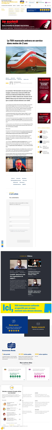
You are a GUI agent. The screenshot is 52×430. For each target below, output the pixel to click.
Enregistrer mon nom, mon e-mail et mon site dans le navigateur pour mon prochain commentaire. (19, 231)
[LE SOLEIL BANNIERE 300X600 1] (44, 90)
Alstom (9, 151)
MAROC (14, 5)
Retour (4, 424)
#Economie (17, 9)
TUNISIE (22, 5)
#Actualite (11, 9)
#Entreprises (22, 182)
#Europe (22, 9)
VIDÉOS (36, 400)
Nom (10, 217)
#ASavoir (7, 78)
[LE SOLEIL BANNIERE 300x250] (44, 118)
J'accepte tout (11, 424)
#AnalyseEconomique (14, 272)
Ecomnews (31, 2)
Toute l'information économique (9, 2)
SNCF (15, 150)
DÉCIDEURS (37, 409)
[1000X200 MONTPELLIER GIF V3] (26, 308)
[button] (30, 6)
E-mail (10, 221)
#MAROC (24, 184)
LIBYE (26, 5)
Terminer (18, 424)
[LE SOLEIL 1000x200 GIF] (26, 25)
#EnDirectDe (26, 79)
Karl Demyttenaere (17, 82)
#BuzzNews (19, 78)
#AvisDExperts (22, 272)
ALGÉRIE (18, 5)
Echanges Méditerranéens (7, 5)
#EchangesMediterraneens (11, 79)
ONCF (27, 107)
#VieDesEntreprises (17, 184)
